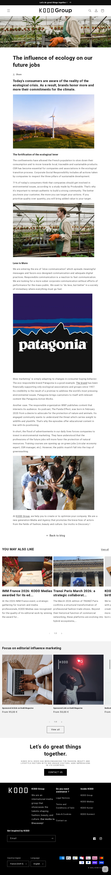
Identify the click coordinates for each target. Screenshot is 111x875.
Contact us (61, 820)
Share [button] (19, 74)
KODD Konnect (88, 814)
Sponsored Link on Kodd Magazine (68, 708)
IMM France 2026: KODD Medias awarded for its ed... (27, 593)
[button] (8, 11)
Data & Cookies (63, 814)
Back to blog (57, 535)
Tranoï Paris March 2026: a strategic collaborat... (74, 593)
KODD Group (23, 516)
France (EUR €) (17, 864)
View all (105, 549)
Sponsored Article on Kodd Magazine (17, 708)
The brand (81, 383)
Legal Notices (63, 798)
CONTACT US (55, 772)
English (37, 864)
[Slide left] (49, 633)
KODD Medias (87, 801)
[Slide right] (62, 633)
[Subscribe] (52, 838)
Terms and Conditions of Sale (65, 806)
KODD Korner (87, 808)
